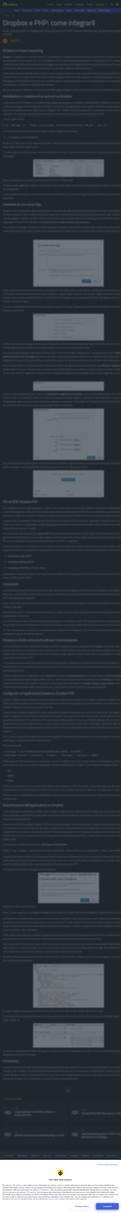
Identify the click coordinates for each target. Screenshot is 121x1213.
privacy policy (53, 1199)
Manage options (82, 1206)
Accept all (107, 1206)
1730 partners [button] (17, 1185)
